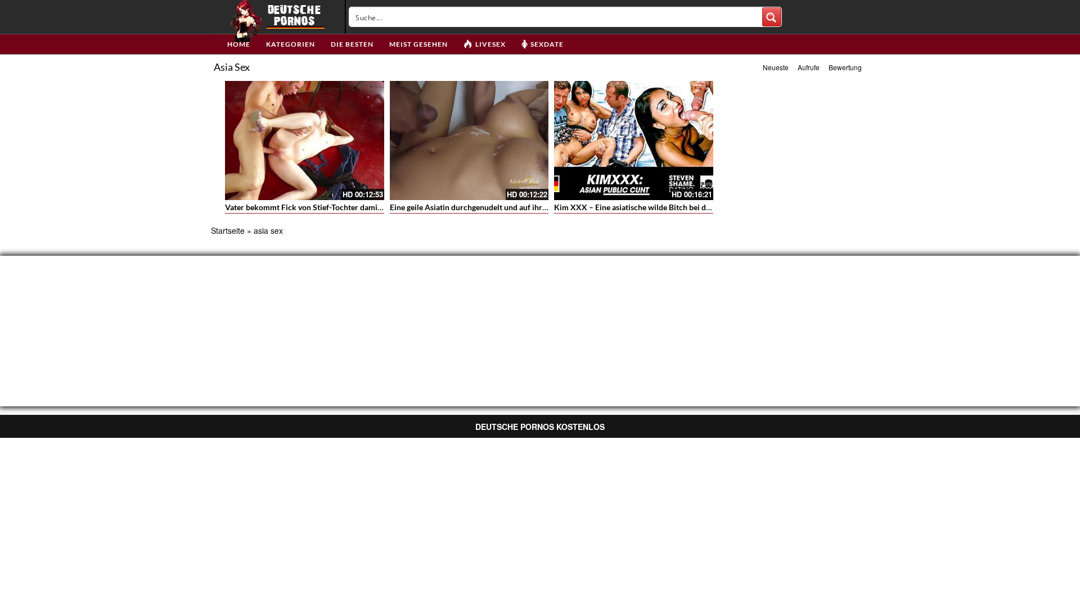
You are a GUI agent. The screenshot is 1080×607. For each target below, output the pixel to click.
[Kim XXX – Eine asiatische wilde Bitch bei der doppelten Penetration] (633, 140)
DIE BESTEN (352, 44)
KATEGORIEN (290, 44)
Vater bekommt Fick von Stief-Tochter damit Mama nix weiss (331, 207)
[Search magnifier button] (771, 16)
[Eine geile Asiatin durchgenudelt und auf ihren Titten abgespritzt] (469, 140)
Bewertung (845, 67)
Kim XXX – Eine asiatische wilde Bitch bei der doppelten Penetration (674, 207)
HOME (238, 44)
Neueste (776, 67)
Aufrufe (809, 67)
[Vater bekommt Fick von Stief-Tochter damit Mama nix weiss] (304, 140)
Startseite (228, 230)
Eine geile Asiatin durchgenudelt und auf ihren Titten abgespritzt (502, 207)
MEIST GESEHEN (418, 44)
